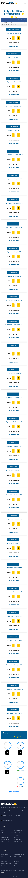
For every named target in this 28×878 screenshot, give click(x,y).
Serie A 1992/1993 (13, 661)
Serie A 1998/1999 (13, 515)
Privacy (8, 875)
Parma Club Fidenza (6, 839)
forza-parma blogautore (7, 856)
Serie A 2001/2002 (13, 442)
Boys (3, 830)
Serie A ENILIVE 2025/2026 (13, 29)
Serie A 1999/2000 (13, 491)
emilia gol (17, 863)
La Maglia (14, 875)
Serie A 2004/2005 (13, 369)
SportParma (17, 859)
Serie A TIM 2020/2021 (13, 78)
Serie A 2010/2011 (13, 248)
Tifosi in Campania (6, 844)
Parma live (17, 861)
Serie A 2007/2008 (13, 297)
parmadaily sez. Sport (6, 863)
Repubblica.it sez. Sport (20, 854)
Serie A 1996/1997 (13, 564)
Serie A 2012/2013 (13, 199)
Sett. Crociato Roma (19, 842)
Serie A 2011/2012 (13, 224)
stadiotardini (4, 861)
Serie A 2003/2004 (13, 394)
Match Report (14, 46)
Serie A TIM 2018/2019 (13, 126)
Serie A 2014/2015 (13, 151)
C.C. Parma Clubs (18, 830)
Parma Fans (17, 835)
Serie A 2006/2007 (13, 321)
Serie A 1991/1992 (13, 685)
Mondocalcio (5, 865)
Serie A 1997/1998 (13, 539)
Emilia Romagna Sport (19, 865)
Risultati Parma (5, 854)
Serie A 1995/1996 (13, 588)
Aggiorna (18, 737)
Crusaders (17, 837)
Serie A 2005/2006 (13, 345)
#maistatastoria (5, 837)
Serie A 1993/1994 (13, 637)
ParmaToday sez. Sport (7, 859)
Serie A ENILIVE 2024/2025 (13, 54)
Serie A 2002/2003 (13, 418)
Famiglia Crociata (18, 839)
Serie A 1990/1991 (13, 709)
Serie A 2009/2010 (13, 272)
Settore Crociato (5, 842)
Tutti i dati (15, 792)
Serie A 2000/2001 (13, 467)
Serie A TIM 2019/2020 (13, 102)
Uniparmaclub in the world (20, 833)
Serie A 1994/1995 (13, 612)
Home (3, 875)
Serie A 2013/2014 (13, 175)
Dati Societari (22, 875)
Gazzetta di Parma (19, 856)
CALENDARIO (14, 876)
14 (7, 746)
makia (22, 807)
